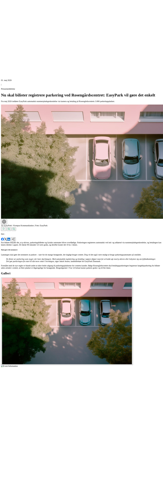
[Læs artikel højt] (3, 229)
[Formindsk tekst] (14, 229)
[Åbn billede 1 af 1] (67, 321)
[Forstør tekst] (9, 229)
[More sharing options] (13, 239)
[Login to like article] (4, 221)
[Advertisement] (11, 39)
